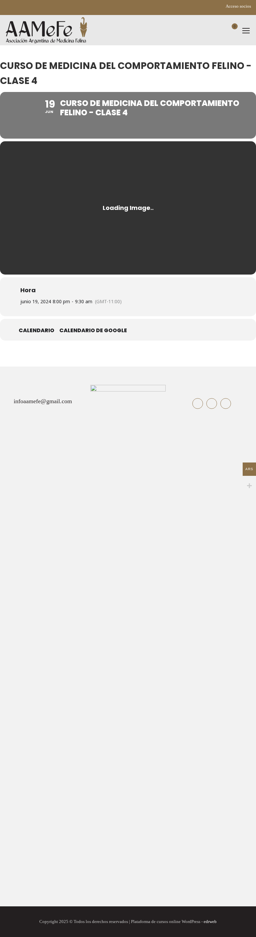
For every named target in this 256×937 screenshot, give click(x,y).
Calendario (36, 330)
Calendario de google (93, 330)
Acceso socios (238, 6)
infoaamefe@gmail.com (43, 401)
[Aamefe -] (46, 30)
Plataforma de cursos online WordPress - (174, 921)
